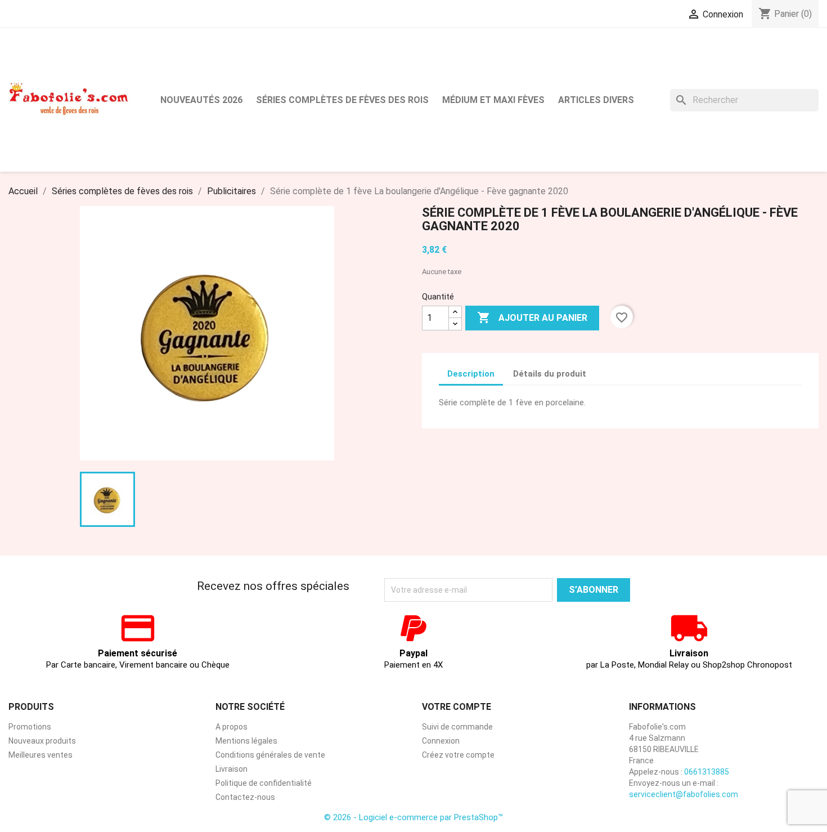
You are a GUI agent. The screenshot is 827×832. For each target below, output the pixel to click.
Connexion (441, 740)
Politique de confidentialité (263, 783)
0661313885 (706, 771)
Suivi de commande (457, 726)
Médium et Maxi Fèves (493, 100)
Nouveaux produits (42, 740)
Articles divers (596, 100)
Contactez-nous (245, 797)
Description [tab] (471, 374)
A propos (231, 726)
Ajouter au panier (532, 317)
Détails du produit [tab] (549, 374)
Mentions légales (246, 740)
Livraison (231, 768)
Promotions (29, 726)
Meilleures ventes (40, 754)
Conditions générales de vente (270, 754)
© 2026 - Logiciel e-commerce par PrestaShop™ (413, 817)
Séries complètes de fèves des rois (342, 100)
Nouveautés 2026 (201, 100)
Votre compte (456, 706)
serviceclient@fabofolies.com (683, 794)
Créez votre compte (458, 754)
